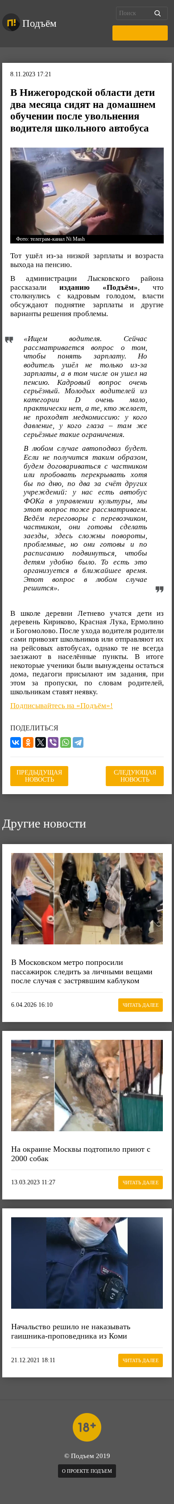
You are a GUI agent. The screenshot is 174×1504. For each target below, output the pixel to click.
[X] (40, 742)
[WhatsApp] (65, 742)
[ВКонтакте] (15, 742)
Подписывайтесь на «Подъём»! (61, 705)
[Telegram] (78, 742)
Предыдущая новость (39, 776)
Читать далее (141, 1005)
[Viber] (53, 742)
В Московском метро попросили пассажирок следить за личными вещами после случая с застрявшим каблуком (82, 971)
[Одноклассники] (28, 742)
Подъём (39, 23)
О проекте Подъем (87, 1471)
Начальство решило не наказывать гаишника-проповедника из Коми (70, 1331)
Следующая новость (135, 776)
